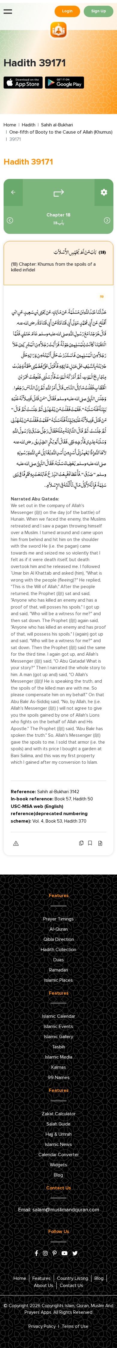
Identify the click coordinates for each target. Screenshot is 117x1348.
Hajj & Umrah (59, 1134)
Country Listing (72, 1278)
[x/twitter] (75, 1253)
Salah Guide (58, 1124)
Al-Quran (59, 929)
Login (67, 11)
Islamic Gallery (58, 1036)
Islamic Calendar (58, 1016)
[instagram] (45, 1253)
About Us (43, 1285)
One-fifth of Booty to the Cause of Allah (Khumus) (60, 132)
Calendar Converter (58, 1154)
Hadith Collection (58, 949)
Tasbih (58, 1046)
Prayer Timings (58, 919)
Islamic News (58, 1144)
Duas (58, 959)
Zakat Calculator (59, 1113)
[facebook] (36, 1253)
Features (41, 1278)
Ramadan (58, 970)
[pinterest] (54, 1253)
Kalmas (58, 1067)
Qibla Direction (59, 939)
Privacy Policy (42, 1326)
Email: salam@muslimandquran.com (58, 1210)
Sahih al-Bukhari (57, 124)
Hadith (28, 124)
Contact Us (71, 1285)
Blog (58, 1175)
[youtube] (65, 1253)
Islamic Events (58, 1026)
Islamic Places (58, 980)
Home (10, 124)
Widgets (58, 1164)
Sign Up (98, 11)
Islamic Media (58, 1057)
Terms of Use (75, 1326)
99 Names (59, 1077)
